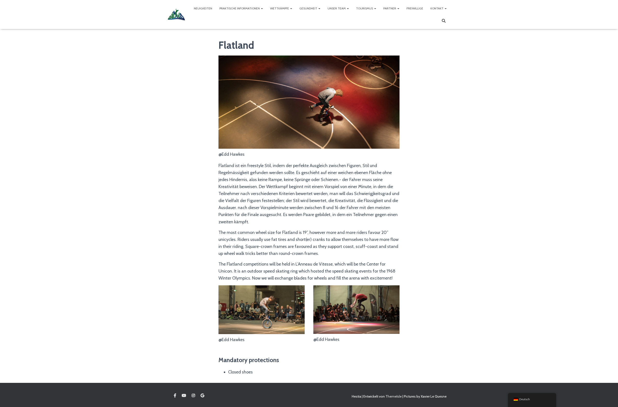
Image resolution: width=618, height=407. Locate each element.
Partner (390, 8)
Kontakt (437, 8)
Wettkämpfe (280, 8)
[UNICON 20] (176, 14)
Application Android (202, 395)
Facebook (175, 395)
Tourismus (365, 8)
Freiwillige (415, 8)
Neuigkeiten (203, 8)
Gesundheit (308, 8)
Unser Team (337, 8)
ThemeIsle (394, 396)
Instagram (193, 395)
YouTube (184, 395)
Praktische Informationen (239, 8)
